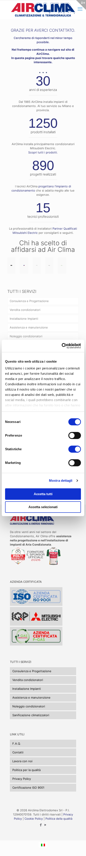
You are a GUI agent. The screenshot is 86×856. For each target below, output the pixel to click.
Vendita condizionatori (25, 310)
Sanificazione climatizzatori (30, 715)
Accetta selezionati (43, 507)
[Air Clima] (43, 9)
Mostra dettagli (61, 480)
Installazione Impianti (24, 318)
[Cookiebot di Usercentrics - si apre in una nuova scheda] (62, 346)
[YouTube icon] (45, 825)
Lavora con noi (22, 761)
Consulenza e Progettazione (29, 301)
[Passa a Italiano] (43, 844)
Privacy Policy (21, 778)
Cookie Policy (33, 818)
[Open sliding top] (81, 5)
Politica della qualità (58, 818)
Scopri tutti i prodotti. (43, 152)
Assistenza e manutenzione (29, 327)
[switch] (74, 435)
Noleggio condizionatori (26, 336)
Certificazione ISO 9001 (28, 787)
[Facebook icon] (40, 825)
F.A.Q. (16, 743)
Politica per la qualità (26, 770)
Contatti (17, 752)
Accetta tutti (43, 494)
